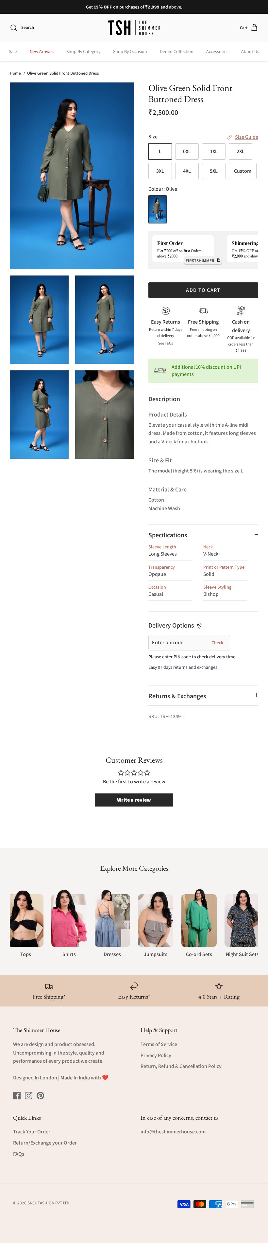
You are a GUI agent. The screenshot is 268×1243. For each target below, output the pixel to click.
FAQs (18, 1153)
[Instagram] (28, 1095)
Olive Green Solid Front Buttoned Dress (63, 73)
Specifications (167, 535)
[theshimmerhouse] (134, 27)
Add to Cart (203, 290)
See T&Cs (165, 343)
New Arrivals (42, 51)
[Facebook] (17, 1095)
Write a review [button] (134, 799)
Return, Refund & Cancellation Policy (181, 1066)
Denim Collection (176, 51)
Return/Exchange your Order (45, 1142)
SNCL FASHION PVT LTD (48, 1203)
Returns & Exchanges (177, 696)
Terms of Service (159, 1044)
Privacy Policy (156, 1055)
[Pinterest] (40, 1095)
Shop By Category (83, 51)
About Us (250, 51)
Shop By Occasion (130, 51)
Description (164, 399)
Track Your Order (31, 1131)
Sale (13, 51)
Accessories (217, 51)
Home (15, 73)
